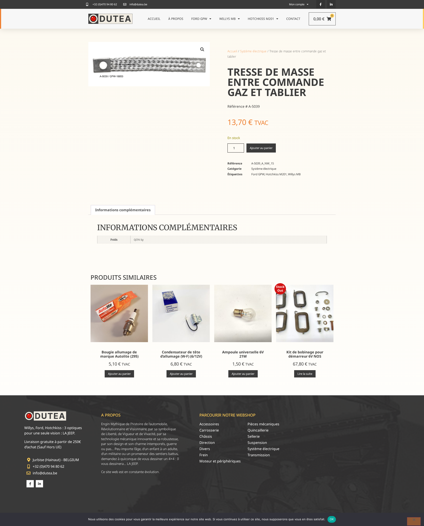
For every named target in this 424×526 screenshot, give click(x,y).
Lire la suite (304, 374)
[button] (202, 49)
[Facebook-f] (320, 4)
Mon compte (297, 4)
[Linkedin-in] (331, 4)
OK (332, 519)
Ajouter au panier (261, 148)
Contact (293, 19)
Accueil (154, 19)
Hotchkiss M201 (261, 19)
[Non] (414, 521)
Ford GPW (199, 19)
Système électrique (253, 51)
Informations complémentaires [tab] (123, 209)
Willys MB (227, 19)
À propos (175, 19)
